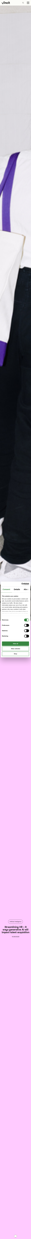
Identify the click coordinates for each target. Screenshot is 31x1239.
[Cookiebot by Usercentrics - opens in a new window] (22, 584)
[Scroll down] (15, 1236)
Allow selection (15, 648)
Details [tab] (17, 589)
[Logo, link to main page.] (6, 2)
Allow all (15, 643)
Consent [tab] (6, 589)
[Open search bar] (23, 2)
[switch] (26, 625)
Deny (15, 654)
